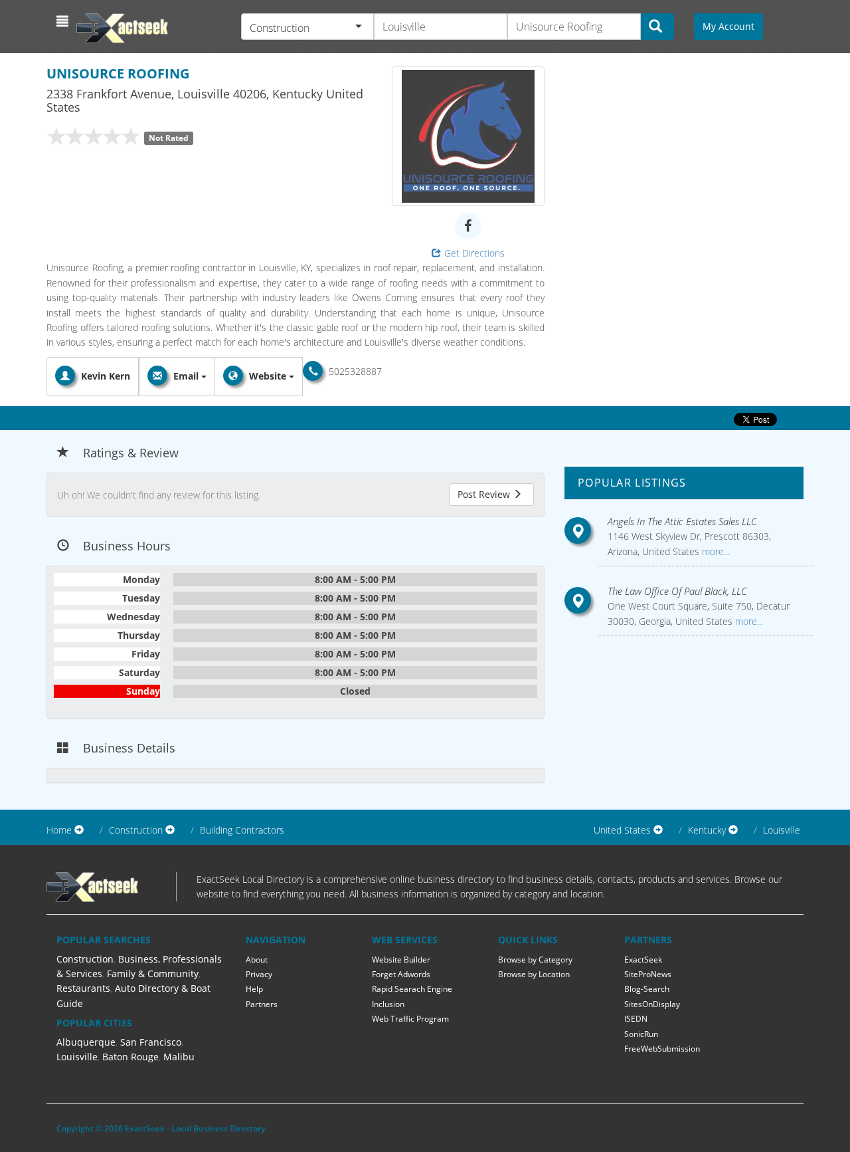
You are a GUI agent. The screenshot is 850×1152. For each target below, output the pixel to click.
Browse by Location (534, 974)
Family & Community (153, 973)
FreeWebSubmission (662, 1048)
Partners (262, 1004)
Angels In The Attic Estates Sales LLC (682, 521)
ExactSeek (643, 959)
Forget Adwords (401, 974)
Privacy (259, 974)
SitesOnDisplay (652, 1004)
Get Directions (474, 253)
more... (714, 551)
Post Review (485, 494)
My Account (728, 26)
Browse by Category (535, 959)
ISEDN (635, 1018)
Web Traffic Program (410, 1018)
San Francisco (150, 1042)
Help (254, 988)
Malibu (179, 1056)
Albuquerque (86, 1042)
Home (59, 830)
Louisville (781, 830)
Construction (85, 959)
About (257, 959)
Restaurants (83, 988)
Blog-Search (646, 988)
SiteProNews (647, 974)
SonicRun (641, 1034)
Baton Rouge (130, 1056)
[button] (64, 21)
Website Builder (401, 959)
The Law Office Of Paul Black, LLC (677, 591)
